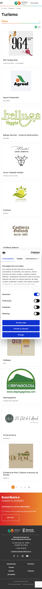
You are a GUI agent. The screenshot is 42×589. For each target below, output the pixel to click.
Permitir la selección (21, 329)
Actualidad (11, 574)
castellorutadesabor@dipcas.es (21, 551)
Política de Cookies (28, 584)
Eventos (11, 571)
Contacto (31, 571)
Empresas (11, 8)
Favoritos (31, 564)
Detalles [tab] (20, 258)
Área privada (34, 3)
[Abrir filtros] (39, 21)
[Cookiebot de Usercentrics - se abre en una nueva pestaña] (31, 253)
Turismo (11, 567)
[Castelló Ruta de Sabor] (21, 3)
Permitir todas (21, 322)
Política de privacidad (14, 584)
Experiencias (11, 564)
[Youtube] (27, 556)
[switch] (37, 300)
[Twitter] (18, 556)
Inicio (5, 8)
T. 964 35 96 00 (21, 548)
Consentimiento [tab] (8, 258)
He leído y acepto (20, 511)
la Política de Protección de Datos (25, 511)
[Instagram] (23, 556)
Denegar (21, 335)
